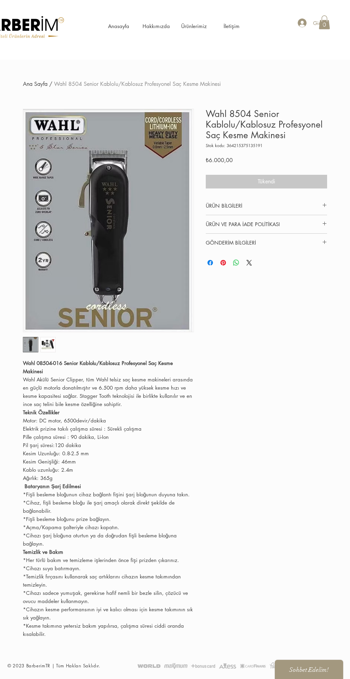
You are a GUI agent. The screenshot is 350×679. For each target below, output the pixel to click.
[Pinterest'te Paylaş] (223, 263)
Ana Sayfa (35, 84)
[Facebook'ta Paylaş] (210, 263)
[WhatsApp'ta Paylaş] (236, 263)
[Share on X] (249, 263)
